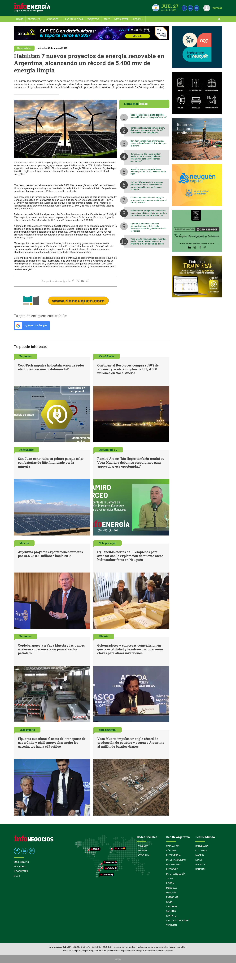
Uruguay (200, 869)
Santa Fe (171, 916)
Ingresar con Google (35, 325)
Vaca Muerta (106, 356)
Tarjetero (93, 19)
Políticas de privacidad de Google (127, 950)
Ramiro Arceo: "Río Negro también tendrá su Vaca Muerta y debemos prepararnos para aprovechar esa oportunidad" (146, 157)
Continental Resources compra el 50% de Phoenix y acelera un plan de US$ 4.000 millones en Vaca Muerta (148, 130)
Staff (107, 19)
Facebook (142, 846)
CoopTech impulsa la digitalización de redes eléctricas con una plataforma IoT (149, 116)
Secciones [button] (34, 19)
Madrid (199, 855)
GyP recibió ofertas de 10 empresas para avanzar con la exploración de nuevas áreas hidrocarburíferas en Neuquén (147, 186)
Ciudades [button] (53, 19)
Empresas (25, 356)
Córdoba (171, 850)
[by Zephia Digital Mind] (118, 959)
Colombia (201, 850)
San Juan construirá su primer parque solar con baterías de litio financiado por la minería (148, 143)
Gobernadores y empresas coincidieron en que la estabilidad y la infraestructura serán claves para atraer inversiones (149, 213)
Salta (169, 902)
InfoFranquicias (176, 860)
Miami (198, 860)
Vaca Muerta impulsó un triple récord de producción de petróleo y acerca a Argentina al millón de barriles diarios (148, 241)
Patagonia (172, 897)
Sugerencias (21, 862)
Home (19, 19)
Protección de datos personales (152, 947)
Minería (24, 543)
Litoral (170, 883)
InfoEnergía (173, 855)
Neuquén (171, 892)
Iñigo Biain (182, 947)
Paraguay (201, 864)
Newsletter (121, 19)
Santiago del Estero (178, 920)
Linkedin (142, 850)
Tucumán (171, 925)
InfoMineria (173, 864)
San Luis (171, 911)
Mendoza (171, 888)
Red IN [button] (137, 19)
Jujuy (169, 878)
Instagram (143, 855)
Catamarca (172, 846)
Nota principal (107, 543)
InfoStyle (172, 869)
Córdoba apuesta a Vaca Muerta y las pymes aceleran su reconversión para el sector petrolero (148, 200)
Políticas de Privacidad (124, 947)
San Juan (171, 906)
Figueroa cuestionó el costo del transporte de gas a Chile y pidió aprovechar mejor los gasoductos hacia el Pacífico (148, 227)
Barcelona (201, 846)
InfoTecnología (175, 874)
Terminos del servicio (153, 950)
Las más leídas (74, 19)
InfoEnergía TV (108, 449)
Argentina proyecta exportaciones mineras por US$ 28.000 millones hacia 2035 (148, 171)
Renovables (24, 48)
